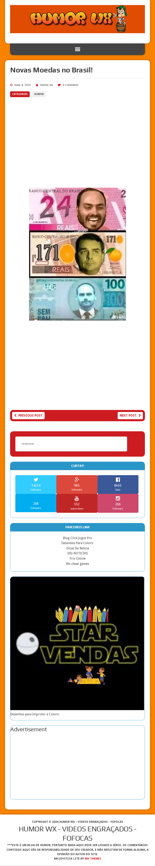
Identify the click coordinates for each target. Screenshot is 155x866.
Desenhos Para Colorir (77, 543)
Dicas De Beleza (77, 548)
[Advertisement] (77, 143)
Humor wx (46, 84)
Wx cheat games (77, 564)
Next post (128, 415)
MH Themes (93, 858)
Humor (39, 94)
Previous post (30, 415)
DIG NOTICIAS (77, 553)
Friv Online (78, 558)
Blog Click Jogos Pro (77, 538)
